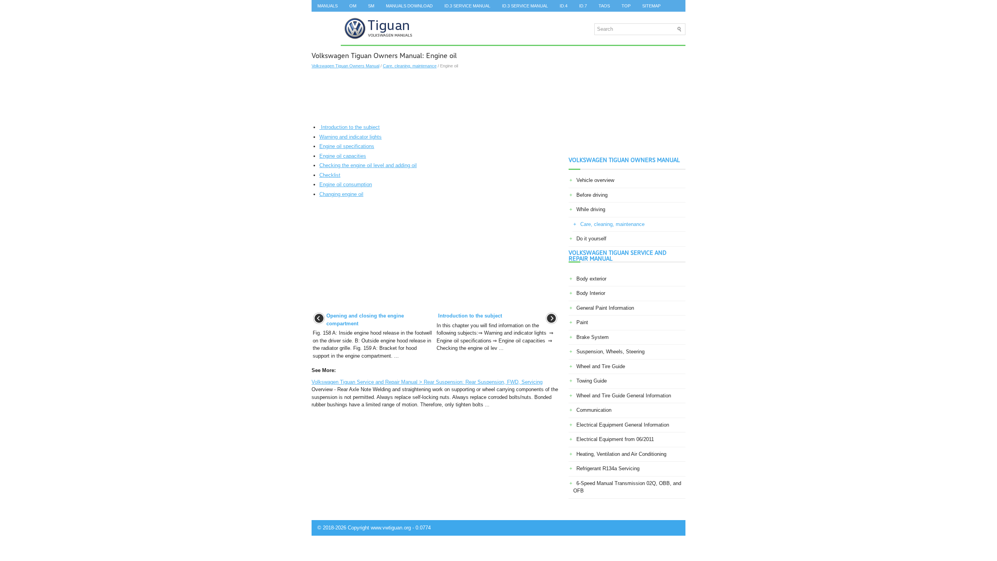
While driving (590, 209)
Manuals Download (409, 6)
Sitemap (651, 6)
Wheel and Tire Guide (600, 366)
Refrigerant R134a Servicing (607, 468)
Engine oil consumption (345, 184)
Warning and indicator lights (350, 137)
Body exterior (591, 279)
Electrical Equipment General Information (622, 425)
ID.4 (563, 6)
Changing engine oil (341, 194)
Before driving (592, 195)
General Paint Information (605, 308)
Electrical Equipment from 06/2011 (615, 439)
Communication (593, 410)
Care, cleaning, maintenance (410, 66)
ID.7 (583, 6)
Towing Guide (591, 381)
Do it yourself (591, 239)
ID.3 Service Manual (467, 6)
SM (371, 6)
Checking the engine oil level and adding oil (368, 165)
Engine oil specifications (346, 146)
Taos (604, 6)
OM (352, 6)
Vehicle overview (595, 180)
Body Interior (590, 293)
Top (626, 6)
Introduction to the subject (349, 127)
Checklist (329, 175)
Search (326, 17)
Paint (582, 322)
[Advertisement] (435, 96)
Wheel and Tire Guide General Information (623, 396)
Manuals (327, 6)
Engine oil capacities (342, 156)
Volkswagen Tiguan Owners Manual (345, 66)
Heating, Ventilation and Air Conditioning (621, 454)
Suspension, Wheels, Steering (610, 352)
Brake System (592, 337)
